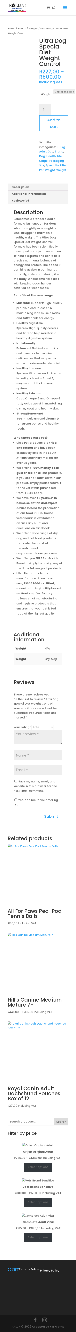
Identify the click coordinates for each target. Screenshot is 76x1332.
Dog (42, 156)
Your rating (23, 727)
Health (22, 28)
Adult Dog (46, 151)
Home (11, 28)
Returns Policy (29, 1269)
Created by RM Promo (48, 1327)
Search (61, 1122)
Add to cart (53, 123)
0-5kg (61, 147)
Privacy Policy (49, 1270)
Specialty (52, 165)
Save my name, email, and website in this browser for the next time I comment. (35, 786)
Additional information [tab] (29, 194)
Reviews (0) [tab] (20, 201)
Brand (59, 151)
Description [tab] (20, 187)
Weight (33, 28)
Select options (38, 1167)
